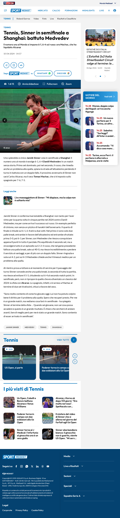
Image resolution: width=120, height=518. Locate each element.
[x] (32, 466)
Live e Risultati (71, 466)
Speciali (68, 485)
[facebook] (16, 466)
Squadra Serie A (72, 495)
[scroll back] (75, 355)
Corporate (7, 510)
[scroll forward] (75, 361)
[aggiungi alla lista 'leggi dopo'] (14, 65)
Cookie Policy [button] (37, 510)
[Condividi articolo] (6, 65)
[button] (28, 84)
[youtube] (47, 466)
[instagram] (21, 466)
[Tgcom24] (9, 3)
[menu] (5, 10)
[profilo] (114, 10)
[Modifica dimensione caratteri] (21, 65)
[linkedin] (37, 466)
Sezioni (67, 476)
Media (67, 456)
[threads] (42, 466)
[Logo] (21, 10)
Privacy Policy (22, 510)
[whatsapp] (26, 466)
